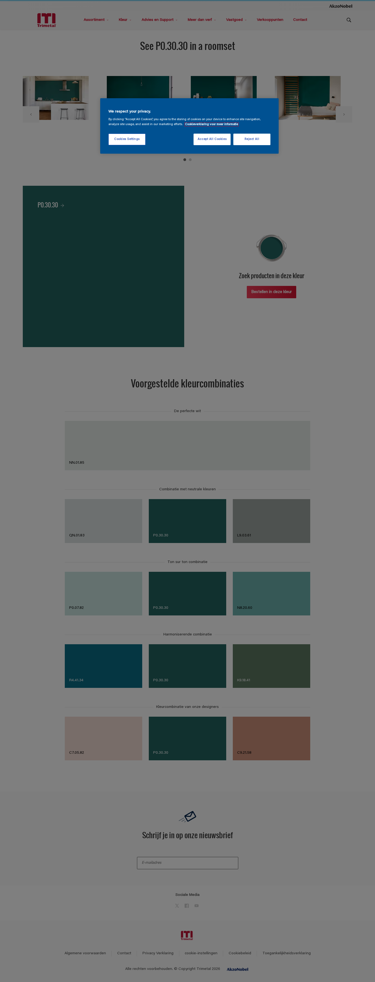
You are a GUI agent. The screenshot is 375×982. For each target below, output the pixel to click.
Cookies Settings (127, 139)
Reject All (252, 139)
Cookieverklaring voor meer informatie (211, 124)
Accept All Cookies (212, 139)
